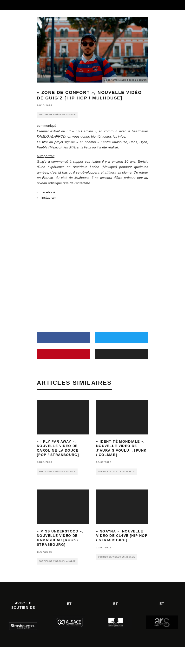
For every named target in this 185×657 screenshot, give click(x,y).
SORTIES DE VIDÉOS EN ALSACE (57, 115)
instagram (49, 197)
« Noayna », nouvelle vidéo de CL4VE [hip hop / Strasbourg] (121, 535)
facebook (48, 192)
